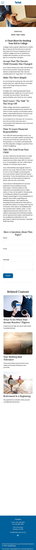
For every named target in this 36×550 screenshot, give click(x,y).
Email (5, 249)
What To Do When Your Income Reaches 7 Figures (16, 321)
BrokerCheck (12, 546)
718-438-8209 (20, 522)
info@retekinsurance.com (18, 532)
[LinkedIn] (18, 535)
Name (5, 238)
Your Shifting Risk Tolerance (12, 358)
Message (6, 260)
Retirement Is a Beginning (16, 396)
